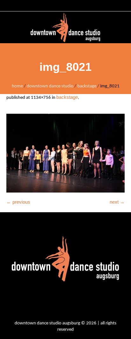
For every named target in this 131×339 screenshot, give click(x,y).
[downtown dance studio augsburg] (65, 27)
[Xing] (91, 302)
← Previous (18, 202)
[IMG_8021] (65, 153)
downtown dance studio (50, 86)
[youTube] (75, 302)
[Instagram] (43, 302)
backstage (86, 86)
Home (17, 86)
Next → (117, 202)
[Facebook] (59, 302)
